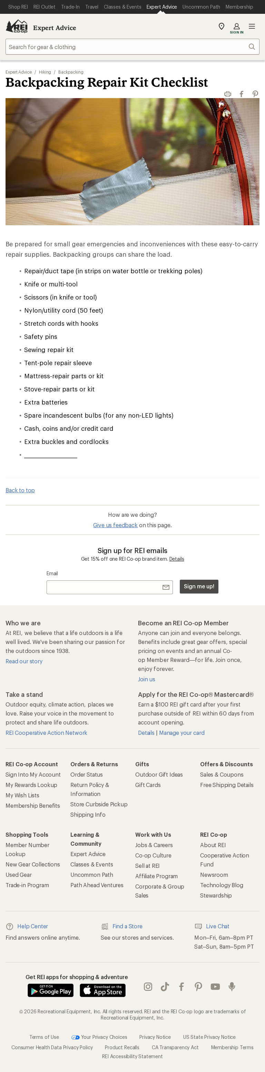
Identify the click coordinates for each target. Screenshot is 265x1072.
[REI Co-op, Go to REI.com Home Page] (17, 26)
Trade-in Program (27, 885)
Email (52, 573)
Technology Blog (221, 885)
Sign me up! (199, 586)
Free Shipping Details (227, 784)
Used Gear (19, 874)
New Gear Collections (33, 864)
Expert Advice (54, 27)
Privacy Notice (155, 1037)
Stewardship (216, 895)
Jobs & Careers (154, 845)
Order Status (86, 774)
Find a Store (127, 926)
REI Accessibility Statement (132, 1056)
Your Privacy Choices (103, 1037)
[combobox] (132, 47)
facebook (181, 986)
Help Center (32, 926)
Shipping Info (88, 814)
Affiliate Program (156, 876)
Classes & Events (91, 864)
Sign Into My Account (33, 774)
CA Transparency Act (175, 1047)
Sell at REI (147, 865)
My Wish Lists (22, 795)
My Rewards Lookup (31, 784)
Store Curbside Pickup (99, 804)
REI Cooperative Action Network (46, 732)
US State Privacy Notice (209, 1037)
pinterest (198, 986)
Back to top (20, 490)
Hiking (45, 71)
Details (176, 559)
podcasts (232, 986)
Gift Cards (147, 784)
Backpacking (70, 71)
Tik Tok (165, 986)
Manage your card (181, 732)
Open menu (252, 26)
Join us (146, 679)
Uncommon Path (91, 874)
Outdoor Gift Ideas (159, 774)
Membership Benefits (33, 805)
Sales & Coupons (222, 774)
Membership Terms (232, 1047)
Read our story (24, 661)
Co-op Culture (153, 855)
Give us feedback (115, 525)
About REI (213, 845)
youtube (215, 986)
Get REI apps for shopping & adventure (77, 977)
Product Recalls (122, 1047)
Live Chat (217, 926)
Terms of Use (44, 1037)
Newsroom (214, 874)
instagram (148, 986)
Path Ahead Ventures (97, 885)
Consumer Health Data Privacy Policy (51, 1047)
